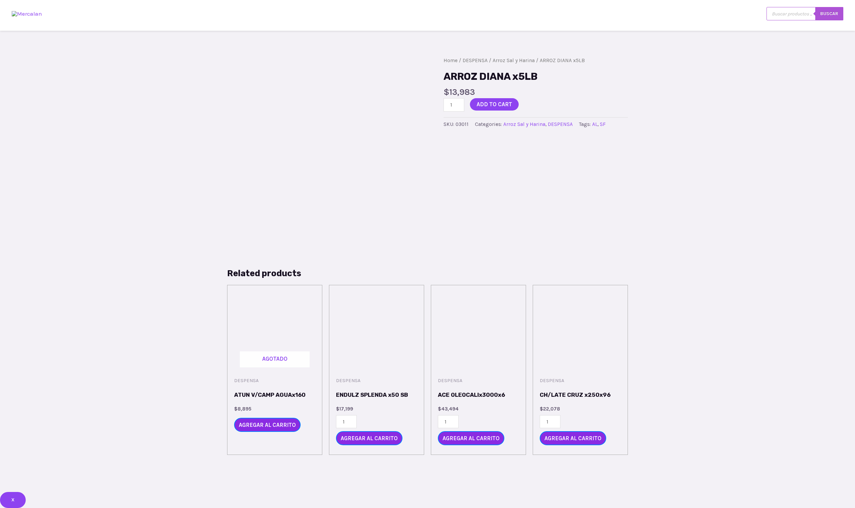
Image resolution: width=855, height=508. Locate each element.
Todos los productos (617, 13)
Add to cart (494, 104)
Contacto (670, 13)
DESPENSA (475, 60)
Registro (708, 13)
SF (603, 124)
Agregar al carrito (267, 424)
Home (451, 60)
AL (594, 124)
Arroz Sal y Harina (514, 60)
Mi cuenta (746, 13)
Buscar (829, 13)
